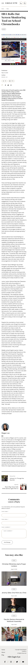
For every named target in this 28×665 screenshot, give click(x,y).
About (3, 652)
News (8, 8)
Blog (3, 655)
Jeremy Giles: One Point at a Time (14, 593)
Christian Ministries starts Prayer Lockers (14, 565)
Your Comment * (6, 527)
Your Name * (5, 511)
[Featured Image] (14, 578)
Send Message (7, 542)
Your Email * (5, 519)
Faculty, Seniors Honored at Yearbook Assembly (14, 620)
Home (3, 8)
